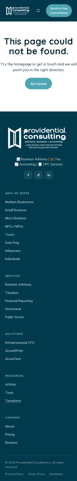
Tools (9, 393)
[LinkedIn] (49, 175)
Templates (13, 401)
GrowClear (13, 359)
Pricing (10, 434)
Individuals (12, 259)
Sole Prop (12, 243)
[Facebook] (28, 175)
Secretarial (13, 309)
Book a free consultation (59, 10)
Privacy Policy (14, 474)
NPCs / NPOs (14, 226)
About (9, 426)
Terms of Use (36, 474)
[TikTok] (38, 175)
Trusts (9, 235)
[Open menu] (38, 10)
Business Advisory (18, 284)
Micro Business (15, 218)
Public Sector (14, 317)
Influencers (13, 251)
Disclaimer (56, 474)
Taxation (11, 293)
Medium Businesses (19, 202)
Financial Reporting (19, 301)
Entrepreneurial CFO (19, 343)
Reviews (11, 443)
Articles (10, 384)
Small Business (16, 210)
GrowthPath (14, 351)
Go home (38, 83)
